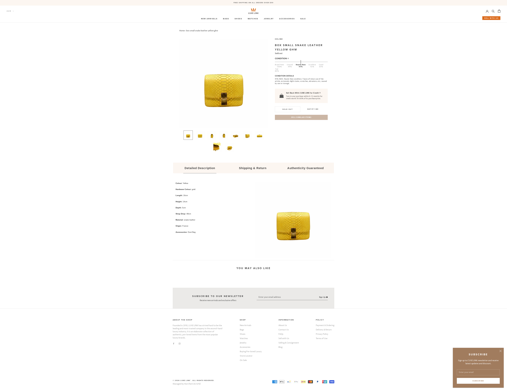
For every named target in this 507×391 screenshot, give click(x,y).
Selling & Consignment (288, 343)
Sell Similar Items (301, 117)
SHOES (238, 19)
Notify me (313, 109)
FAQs (280, 334)
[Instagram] (179, 343)
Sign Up (322, 297)
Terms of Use (321, 338)
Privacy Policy (322, 334)
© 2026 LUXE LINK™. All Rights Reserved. (194, 380)
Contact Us (283, 330)
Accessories (245, 347)
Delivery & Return (324, 330)
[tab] (199, 168)
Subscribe (478, 381)
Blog (280, 347)
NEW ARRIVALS (209, 19)
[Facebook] (174, 343)
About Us (282, 325)
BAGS (226, 19)
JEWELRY (269, 19)
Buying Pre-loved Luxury (251, 351)
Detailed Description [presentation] (200, 168)
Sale (303, 19)
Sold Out (287, 109)
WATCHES (253, 19)
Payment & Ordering (325, 325)
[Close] (500, 351)
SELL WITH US (491, 18)
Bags (242, 330)
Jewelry (243, 343)
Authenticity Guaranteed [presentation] (305, 168)
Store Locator (246, 356)
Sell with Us (283, 338)
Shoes (242, 334)
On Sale (243, 360)
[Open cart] (499, 11)
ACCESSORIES (287, 19)
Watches (244, 338)
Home (182, 30)
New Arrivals (245, 325)
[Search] (493, 11)
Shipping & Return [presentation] (253, 168)
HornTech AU (190, 384)
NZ (199, 384)
